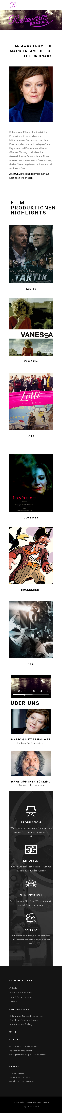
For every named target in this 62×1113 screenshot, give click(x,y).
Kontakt (13, 1002)
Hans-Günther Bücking (20, 997)
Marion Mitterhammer (20, 992)
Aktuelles (13, 988)
